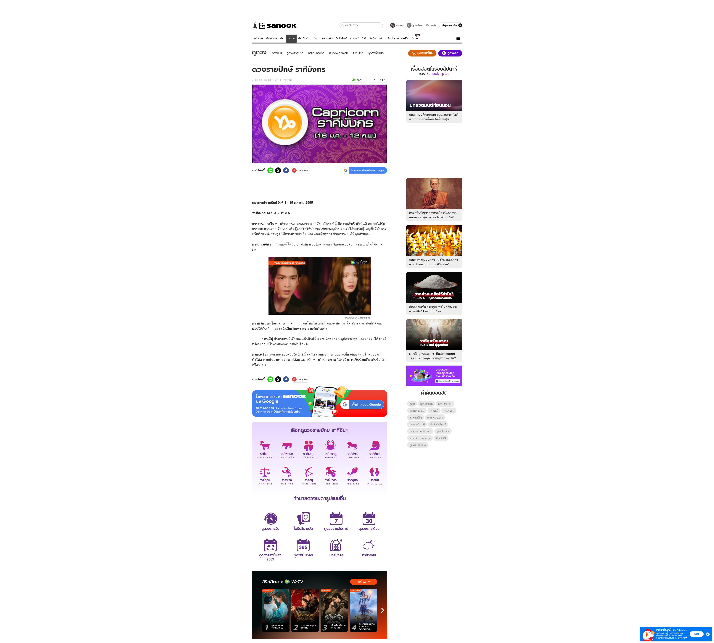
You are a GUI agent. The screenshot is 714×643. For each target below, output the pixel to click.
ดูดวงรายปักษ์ (445, 403)
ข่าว (282, 38)
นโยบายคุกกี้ (682, 638)
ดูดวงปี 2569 (443, 431)
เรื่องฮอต (271, 38)
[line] (270, 170)
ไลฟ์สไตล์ (341, 38)
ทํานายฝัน (449, 410)
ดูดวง (291, 38)
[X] (278, 170)
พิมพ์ (289, 80)
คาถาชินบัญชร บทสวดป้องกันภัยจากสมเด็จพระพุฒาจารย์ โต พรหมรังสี (433, 215)
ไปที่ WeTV (363, 582)
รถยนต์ (354, 38)
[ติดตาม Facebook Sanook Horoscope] (434, 375)
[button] (342, 25)
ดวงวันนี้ (434, 410)
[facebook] (286, 170)
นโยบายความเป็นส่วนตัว (665, 638)
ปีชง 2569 (441, 438)
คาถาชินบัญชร (435, 417)
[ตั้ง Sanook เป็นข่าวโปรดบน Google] (319, 401)
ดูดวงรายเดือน (416, 410)
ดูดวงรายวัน (426, 403)
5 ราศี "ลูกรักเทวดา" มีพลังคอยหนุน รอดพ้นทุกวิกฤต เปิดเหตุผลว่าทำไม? (432, 355)
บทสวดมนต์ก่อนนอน (420, 431)
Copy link (303, 170)
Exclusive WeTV (397, 38)
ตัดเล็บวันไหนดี (438, 424)
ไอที (364, 38)
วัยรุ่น (372, 38)
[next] (382, 610)
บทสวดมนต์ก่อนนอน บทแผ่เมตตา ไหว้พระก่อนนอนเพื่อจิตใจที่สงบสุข (434, 116)
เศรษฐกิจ (327, 38)
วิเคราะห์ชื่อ (415, 417)
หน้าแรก (258, 38)
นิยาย (415, 38)
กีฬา (315, 38)
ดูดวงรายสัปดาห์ (417, 445)
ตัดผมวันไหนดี (417, 424)
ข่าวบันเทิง (304, 38)
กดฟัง (360, 79)
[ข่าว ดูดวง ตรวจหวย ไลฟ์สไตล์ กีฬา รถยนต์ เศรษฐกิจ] (274, 25)
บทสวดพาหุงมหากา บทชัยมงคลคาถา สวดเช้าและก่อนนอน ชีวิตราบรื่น (433, 262)
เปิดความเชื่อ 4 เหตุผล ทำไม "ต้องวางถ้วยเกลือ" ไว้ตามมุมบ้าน (433, 309)
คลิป (381, 38)
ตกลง (696, 634)
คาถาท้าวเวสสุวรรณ (420, 438)
